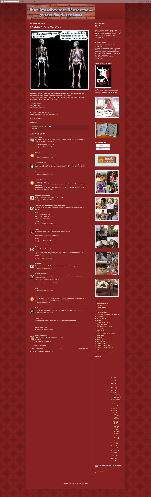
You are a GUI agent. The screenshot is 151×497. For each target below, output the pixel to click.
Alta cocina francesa (102, 303)
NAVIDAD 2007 (101, 335)
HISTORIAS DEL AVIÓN (103, 322)
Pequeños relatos (101, 341)
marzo (115, 448)
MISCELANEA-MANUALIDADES (106, 333)
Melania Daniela (39, 180)
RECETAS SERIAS (102, 343)
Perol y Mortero (39, 274)
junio (114, 410)
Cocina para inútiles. (102, 310)
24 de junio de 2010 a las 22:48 (44, 241)
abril (114, 445)
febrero (115, 450)
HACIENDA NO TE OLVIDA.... (116, 422)
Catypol (37, 296)
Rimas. (98, 350)
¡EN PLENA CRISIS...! (115, 432)
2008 (113, 458)
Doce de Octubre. (101, 318)
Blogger (85, 483)
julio (114, 408)
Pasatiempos (100, 339)
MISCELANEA (101, 331)
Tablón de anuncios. (102, 352)
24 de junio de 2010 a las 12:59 (44, 174)
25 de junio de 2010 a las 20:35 (44, 290)
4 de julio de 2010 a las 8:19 (43, 341)
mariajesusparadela (41, 195)
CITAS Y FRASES (101, 308)
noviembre (116, 397)
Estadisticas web (99, 471)
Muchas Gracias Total (41, 327)
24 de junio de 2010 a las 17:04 (44, 200)
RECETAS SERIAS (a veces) (105, 347)
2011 (113, 390)
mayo (114, 443)
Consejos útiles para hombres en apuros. (108, 314)
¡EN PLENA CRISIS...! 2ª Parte (115, 428)
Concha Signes (39, 335)
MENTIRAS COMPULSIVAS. (104, 326)
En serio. (99, 320)
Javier (37, 137)
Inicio (61, 348)
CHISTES (38, 128)
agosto (115, 406)
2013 (113, 385)
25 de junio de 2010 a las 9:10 (43, 268)
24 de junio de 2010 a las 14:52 (44, 189)
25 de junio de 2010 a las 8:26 (43, 258)
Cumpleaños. (100, 316)
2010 (113, 392)
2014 (113, 383)
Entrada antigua (83, 348)
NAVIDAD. (99, 337)
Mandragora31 (39, 163)
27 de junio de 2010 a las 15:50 (44, 329)
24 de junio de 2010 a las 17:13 (44, 224)
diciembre (116, 395)
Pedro (36, 152)
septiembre (116, 402)
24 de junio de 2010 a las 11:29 (43, 147)
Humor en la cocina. (102, 324)
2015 (113, 380)
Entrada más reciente (37, 348)
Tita (36, 229)
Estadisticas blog (99, 472)
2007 (113, 460)
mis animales (100, 329)
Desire (37, 308)
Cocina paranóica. (102, 312)
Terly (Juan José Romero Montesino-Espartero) (49, 205)
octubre (115, 399)
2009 (113, 455)
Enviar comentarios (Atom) (45, 351)
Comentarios (101, 148)
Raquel (37, 263)
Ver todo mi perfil (99, 37)
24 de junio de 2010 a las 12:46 (44, 157)
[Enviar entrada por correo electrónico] (49, 126)
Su (35, 246)
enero (114, 452)
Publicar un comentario (39, 345)
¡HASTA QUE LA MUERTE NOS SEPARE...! (116, 415)
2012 (113, 388)
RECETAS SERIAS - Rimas (104, 345)
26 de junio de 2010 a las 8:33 (43, 302)
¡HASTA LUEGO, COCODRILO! (116, 438)
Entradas (100, 145)
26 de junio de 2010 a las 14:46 (44, 312)
